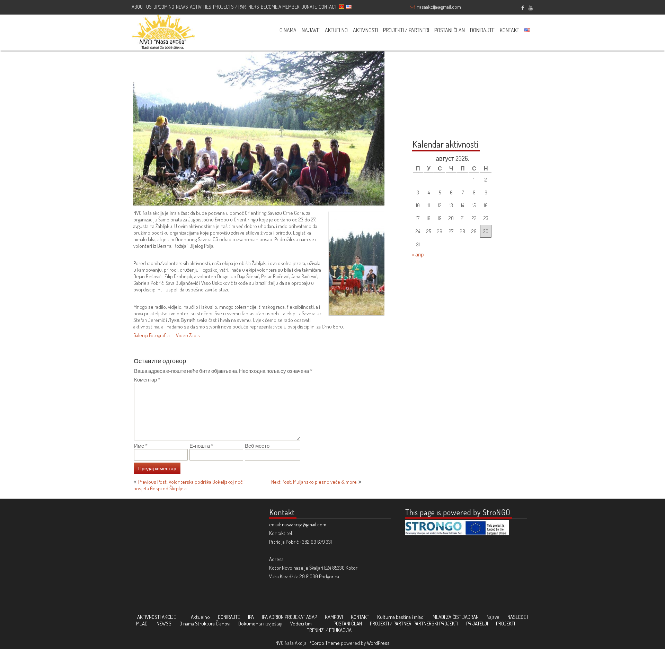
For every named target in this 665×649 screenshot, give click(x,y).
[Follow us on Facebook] (522, 6)
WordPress (378, 643)
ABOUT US (142, 6)
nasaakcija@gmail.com (439, 6)
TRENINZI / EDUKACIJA (329, 630)
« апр (418, 254)
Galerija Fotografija (151, 335)
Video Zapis (188, 335)
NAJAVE (311, 30)
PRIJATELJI (477, 623)
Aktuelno (200, 617)
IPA (251, 617)
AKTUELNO (336, 30)
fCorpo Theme (325, 643)
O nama (186, 623)
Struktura (205, 623)
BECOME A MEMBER (280, 6)
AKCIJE (169, 617)
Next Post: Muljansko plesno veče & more (314, 482)
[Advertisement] (455, 87)
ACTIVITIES (200, 6)
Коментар (147, 379)
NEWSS (164, 623)
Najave (493, 617)
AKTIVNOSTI (365, 30)
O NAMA (288, 30)
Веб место (257, 445)
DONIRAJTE (482, 30)
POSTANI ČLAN (449, 30)
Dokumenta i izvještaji (260, 623)
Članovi (223, 623)
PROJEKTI (505, 623)
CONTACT (328, 6)
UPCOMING (163, 6)
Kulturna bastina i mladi (401, 617)
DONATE (309, 6)
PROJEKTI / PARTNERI (406, 30)
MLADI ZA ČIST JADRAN (456, 617)
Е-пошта (201, 445)
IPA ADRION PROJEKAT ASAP (289, 617)
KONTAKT (509, 30)
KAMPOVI (334, 617)
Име (141, 445)
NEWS (182, 6)
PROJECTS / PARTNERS (236, 6)
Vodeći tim (301, 623)
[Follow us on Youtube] (530, 6)
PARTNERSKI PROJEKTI (436, 623)
